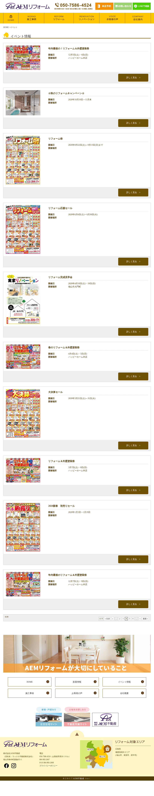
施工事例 (29, 693)
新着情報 (77, 682)
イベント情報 (124, 682)
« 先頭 (107, 619)
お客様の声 (77, 693)
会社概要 (124, 693)
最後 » (145, 619)
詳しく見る (131, 77)
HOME (6, 27)
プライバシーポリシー (48, 766)
